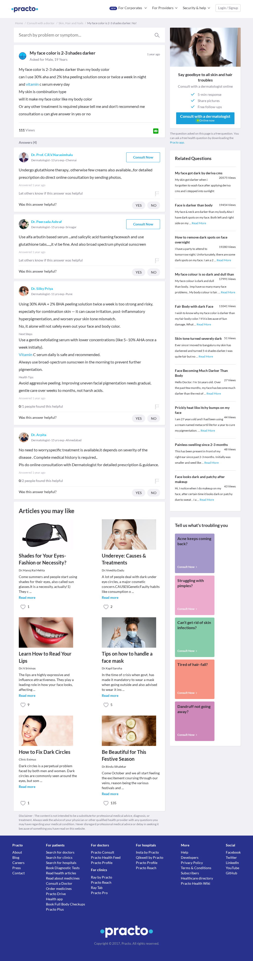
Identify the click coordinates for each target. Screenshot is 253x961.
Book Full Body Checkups (65, 904)
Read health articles (61, 873)
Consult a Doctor (59, 883)
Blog (15, 857)
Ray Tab (97, 887)
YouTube (232, 868)
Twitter (231, 857)
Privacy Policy (192, 863)
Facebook (233, 852)
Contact (18, 873)
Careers (18, 863)
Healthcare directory (197, 878)
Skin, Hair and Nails (71, 23)
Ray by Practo (101, 877)
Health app (54, 899)
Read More (199, 223)
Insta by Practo (147, 852)
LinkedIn (232, 863)
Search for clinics (59, 857)
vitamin (32, 84)
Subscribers (190, 873)
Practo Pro (99, 893)
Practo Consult (102, 852)
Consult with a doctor (41, 23)
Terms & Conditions (196, 868)
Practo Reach (101, 882)
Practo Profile (101, 863)
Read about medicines (63, 878)
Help (184, 852)
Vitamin (25, 354)
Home (19, 23)
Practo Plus (55, 909)
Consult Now (143, 157)
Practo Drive (56, 894)
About (17, 852)
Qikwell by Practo (149, 857)
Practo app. (177, 142)
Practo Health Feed (106, 857)
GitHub (231, 873)
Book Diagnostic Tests (63, 868)
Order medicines (59, 888)
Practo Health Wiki (195, 883)
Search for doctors (60, 852)
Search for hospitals (61, 863)
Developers (189, 857)
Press (16, 868)
